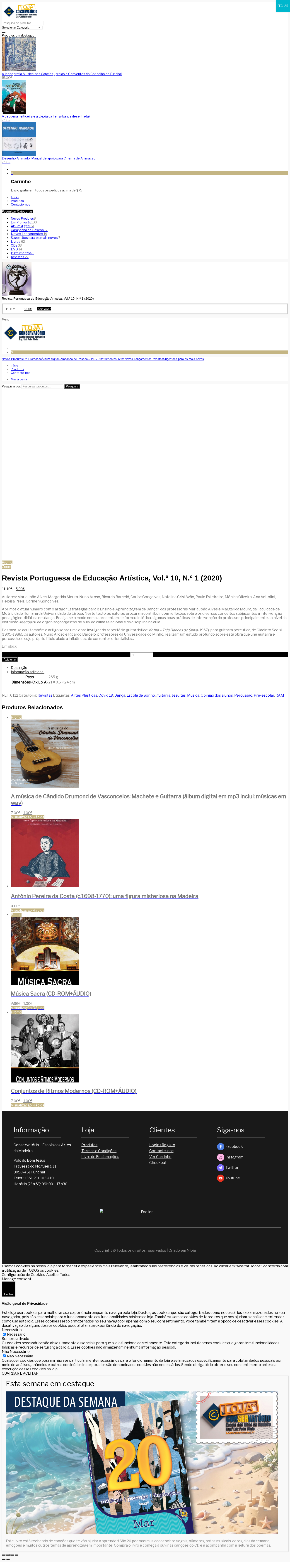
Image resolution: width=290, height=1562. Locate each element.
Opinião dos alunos (217, 695)
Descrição (19, 668)
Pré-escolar (264, 695)
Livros (18, 241)
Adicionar (10, 659)
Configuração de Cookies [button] (23, 1275)
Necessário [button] (12, 1330)
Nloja (191, 1250)
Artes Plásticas (84, 695)
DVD (16, 249)
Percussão (243, 695)
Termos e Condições (98, 1151)
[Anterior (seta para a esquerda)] (3, 1559)
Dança (119, 695)
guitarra (163, 695)
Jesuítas (179, 695)
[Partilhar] (8, 1555)
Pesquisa (72, 386)
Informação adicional (27, 672)
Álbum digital (22, 226)
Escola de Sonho (141, 695)
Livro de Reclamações (100, 1157)
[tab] (149, 668)
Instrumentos (22, 253)
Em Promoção (24, 222)
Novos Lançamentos (29, 234)
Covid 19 (106, 695)
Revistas (20, 257)
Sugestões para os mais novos (35, 238)
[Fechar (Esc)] (3, 1555)
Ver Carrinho (160, 1157)
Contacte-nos (161, 1151)
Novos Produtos (23, 218)
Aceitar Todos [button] (58, 1275)
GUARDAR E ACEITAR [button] (20, 1373)
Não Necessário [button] (16, 1351)
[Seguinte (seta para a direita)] (8, 1559)
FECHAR (283, 5)
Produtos (89, 1145)
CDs (16, 245)
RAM (280, 695)
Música (193, 695)
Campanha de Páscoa (29, 230)
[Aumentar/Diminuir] (16, 1555)
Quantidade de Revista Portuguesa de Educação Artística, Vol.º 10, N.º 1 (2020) (65, 655)
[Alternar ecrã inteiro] (12, 1555)
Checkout (158, 1162)
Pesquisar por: (11, 386)
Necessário (16, 1334)
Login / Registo (162, 1145)
